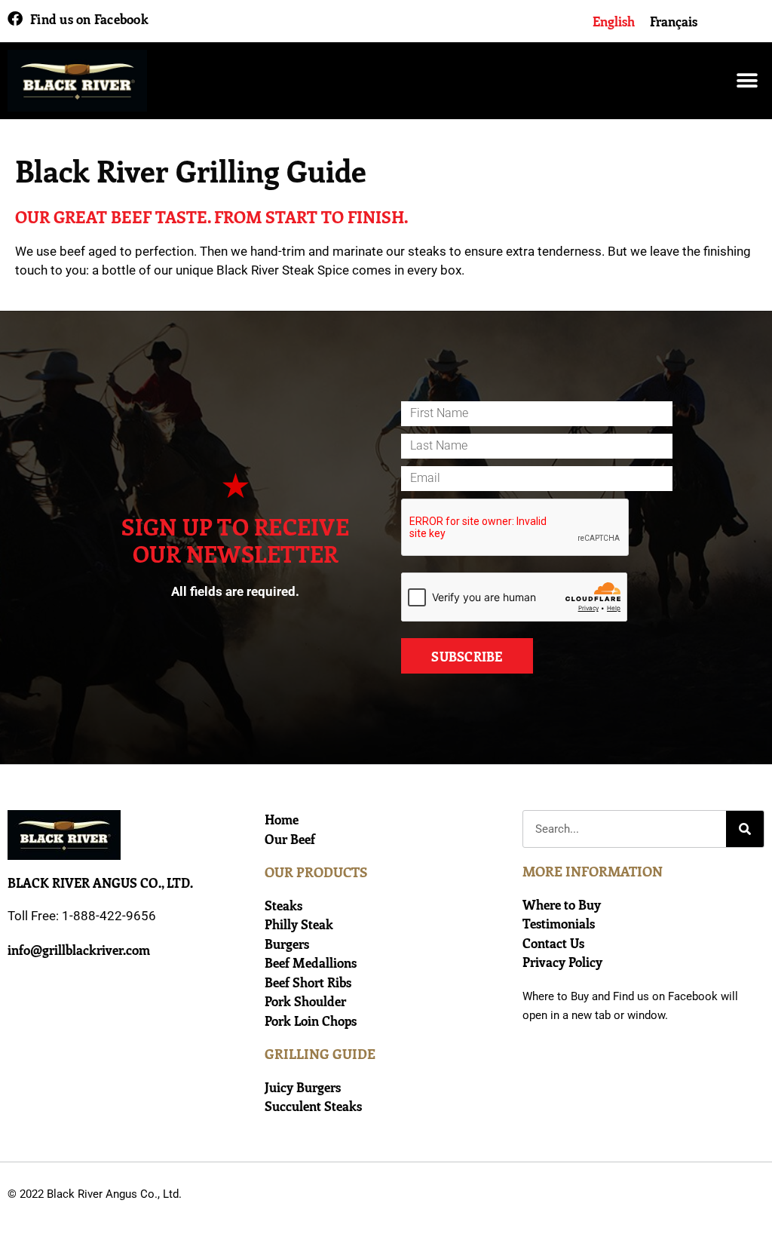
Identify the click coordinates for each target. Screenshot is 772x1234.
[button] (747, 81)
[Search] (745, 829)
